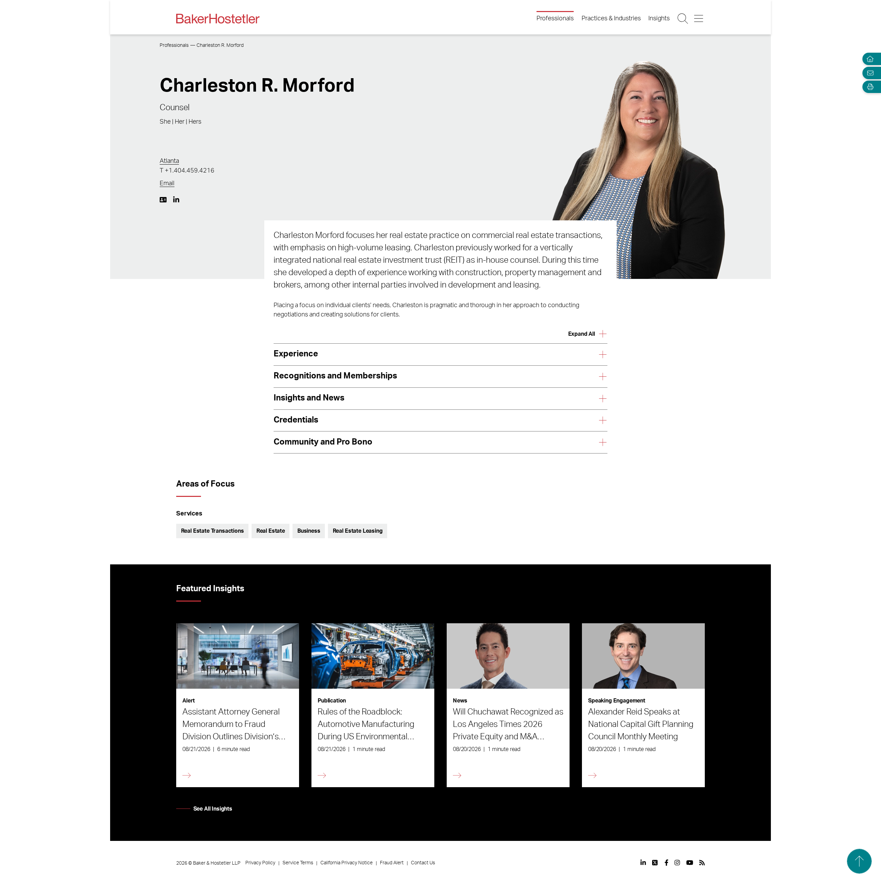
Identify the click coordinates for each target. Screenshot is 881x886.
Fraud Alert (392, 863)
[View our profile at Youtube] (689, 862)
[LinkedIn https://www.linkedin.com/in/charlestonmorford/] (176, 199)
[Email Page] (868, 73)
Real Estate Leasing (358, 531)
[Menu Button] (699, 18)
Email (167, 183)
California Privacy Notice (346, 863)
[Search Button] (683, 18)
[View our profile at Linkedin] (643, 862)
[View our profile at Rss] (702, 862)
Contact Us (423, 863)
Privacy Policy (260, 863)
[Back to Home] (217, 18)
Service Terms (298, 863)
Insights (659, 18)
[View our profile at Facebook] (666, 862)
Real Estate (270, 531)
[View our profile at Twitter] (655, 862)
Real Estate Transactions (212, 531)
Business (308, 531)
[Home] (868, 59)
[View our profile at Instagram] (677, 862)
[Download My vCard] (163, 199)
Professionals (555, 18)
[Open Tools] (868, 87)
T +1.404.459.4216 (187, 171)
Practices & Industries (611, 18)
